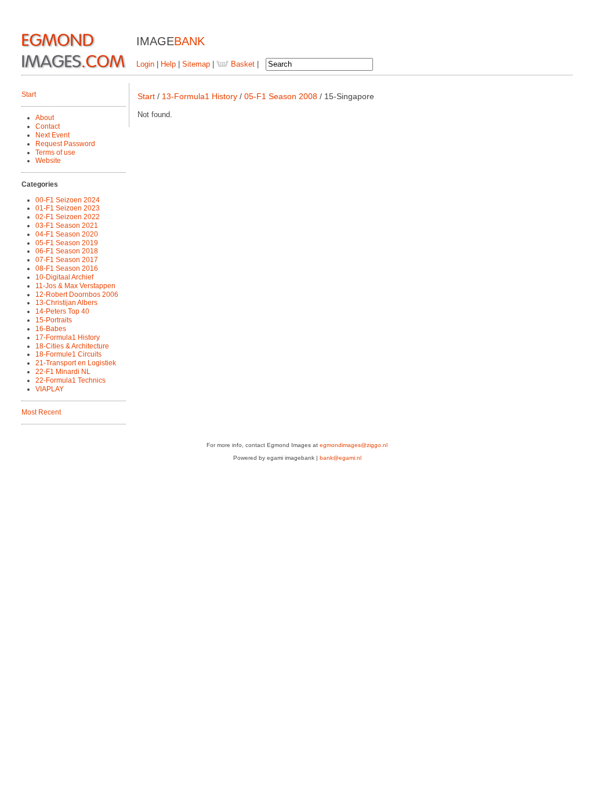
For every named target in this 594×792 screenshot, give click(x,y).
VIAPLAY (49, 389)
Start (28, 94)
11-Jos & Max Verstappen (75, 286)
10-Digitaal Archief (64, 277)
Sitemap (196, 64)
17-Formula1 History (67, 337)
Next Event (52, 135)
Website (48, 161)
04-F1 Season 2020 (66, 234)
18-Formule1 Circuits (68, 354)
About (44, 118)
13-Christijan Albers (66, 303)
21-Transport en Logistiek (75, 363)
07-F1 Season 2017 (66, 260)
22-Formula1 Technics (70, 380)
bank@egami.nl (340, 458)
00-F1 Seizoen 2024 (67, 200)
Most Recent (41, 412)
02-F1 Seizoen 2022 (67, 217)
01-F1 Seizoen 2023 (67, 208)
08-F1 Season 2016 (66, 268)
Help (168, 64)
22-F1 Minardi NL (62, 372)
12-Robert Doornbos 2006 (76, 294)
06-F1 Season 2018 (66, 251)
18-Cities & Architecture (72, 346)
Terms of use (55, 152)
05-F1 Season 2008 (280, 96)
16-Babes (50, 329)
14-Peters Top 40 (62, 311)
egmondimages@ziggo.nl (353, 445)
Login (145, 64)
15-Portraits (53, 320)
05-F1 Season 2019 (66, 243)
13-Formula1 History (199, 96)
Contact (47, 126)
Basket (242, 64)
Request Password (65, 144)
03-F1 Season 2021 (66, 225)
